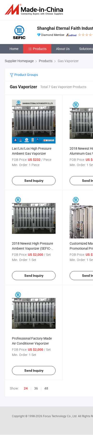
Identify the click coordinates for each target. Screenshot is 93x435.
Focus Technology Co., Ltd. (60, 416)
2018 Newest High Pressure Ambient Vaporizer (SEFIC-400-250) (32, 248)
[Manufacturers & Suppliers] (35, 9)
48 (46, 388)
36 (36, 388)
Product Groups (26, 74)
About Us (63, 48)
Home (14, 48)
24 (26, 388)
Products (39, 48)
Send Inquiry (33, 181)
